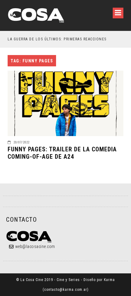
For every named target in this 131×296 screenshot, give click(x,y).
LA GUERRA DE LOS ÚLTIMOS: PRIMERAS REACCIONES (57, 39)
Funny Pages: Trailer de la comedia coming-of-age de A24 (62, 153)
